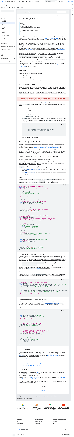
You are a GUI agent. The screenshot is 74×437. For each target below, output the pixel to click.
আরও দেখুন (37, 1)
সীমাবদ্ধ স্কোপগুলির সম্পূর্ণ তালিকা (33, 377)
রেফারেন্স (13, 7)
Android (31, 429)
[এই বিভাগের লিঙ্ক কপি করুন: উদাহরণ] (23, 177)
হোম (20, 15)
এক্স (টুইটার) (55, 421)
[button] (7, 19)
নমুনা (18, 7)
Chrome (36, 429)
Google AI (58, 429)
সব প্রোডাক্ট (64, 429)
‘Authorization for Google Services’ (51, 38)
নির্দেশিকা (8, 7)
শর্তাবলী (18, 434)
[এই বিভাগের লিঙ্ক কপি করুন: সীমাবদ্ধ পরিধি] (29, 369)
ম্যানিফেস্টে (59, 49)
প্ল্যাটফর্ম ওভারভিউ (20, 417)
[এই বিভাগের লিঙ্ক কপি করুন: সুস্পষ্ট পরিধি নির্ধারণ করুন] (36, 84)
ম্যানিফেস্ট (46, 103)
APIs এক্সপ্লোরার (37, 423)
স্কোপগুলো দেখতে (28, 49)
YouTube (54, 423)
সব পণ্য (30, 1)
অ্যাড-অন (42, 51)
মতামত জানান (62, 18)
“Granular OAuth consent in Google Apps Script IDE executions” (46, 147)
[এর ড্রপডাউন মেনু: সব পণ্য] (32, 1)
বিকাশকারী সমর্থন (20, 423)
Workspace (11, 1)
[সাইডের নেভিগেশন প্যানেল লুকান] (14, 435)
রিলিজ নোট (19, 421)
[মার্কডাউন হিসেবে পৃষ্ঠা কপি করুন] (38, 19)
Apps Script (24, 1)
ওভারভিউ (3, 7)
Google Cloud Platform (50, 429)
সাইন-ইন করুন (70, 1)
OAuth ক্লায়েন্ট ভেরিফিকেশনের (53, 355)
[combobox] (51, 1)
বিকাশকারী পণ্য (19, 419)
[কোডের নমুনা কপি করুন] (65, 124)
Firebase (42, 429)
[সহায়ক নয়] (65, 16)
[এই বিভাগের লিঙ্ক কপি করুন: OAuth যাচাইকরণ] (31, 349)
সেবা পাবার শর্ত (19, 425)
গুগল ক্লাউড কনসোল (38, 421)
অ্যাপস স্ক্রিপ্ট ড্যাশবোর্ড (39, 419)
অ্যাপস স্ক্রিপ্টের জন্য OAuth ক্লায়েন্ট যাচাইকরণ (30, 359)
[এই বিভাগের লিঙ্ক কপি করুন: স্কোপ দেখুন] (27, 70)
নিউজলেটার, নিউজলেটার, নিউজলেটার (59, 419)
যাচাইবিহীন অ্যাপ (25, 361)
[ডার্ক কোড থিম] (63, 124)
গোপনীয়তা (22, 434)
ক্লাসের (23, 167)
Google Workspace (25, 15)
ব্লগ (53, 417)
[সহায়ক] (64, 16)
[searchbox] (7, 11)
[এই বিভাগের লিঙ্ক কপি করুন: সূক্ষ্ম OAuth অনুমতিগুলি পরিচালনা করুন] (44, 142)
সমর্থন (22, 7)
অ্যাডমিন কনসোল (38, 417)
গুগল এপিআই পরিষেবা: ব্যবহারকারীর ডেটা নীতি (31, 365)
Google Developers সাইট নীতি (31, 396)
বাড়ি (19, 1)
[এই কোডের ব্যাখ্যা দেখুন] (62, 124)
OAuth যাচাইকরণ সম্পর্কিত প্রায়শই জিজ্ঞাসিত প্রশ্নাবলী (32, 363)
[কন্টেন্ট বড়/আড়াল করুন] (27, 22)
